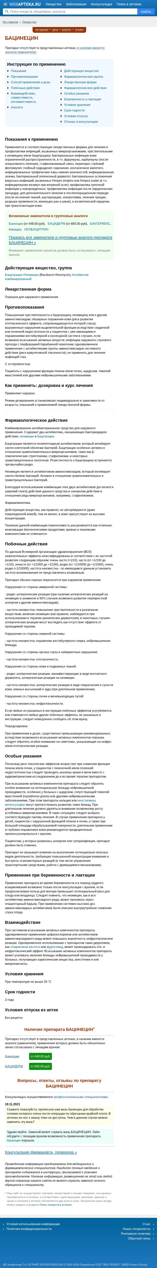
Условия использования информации (33, 1224)
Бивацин (15, 229)
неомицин (27, 436)
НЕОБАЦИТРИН (36, 229)
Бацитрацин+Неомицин (22, 274)
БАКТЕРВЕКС (100, 223)
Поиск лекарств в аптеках (56, 1204)
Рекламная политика (135, 1233)
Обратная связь (139, 1238)
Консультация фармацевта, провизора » (41, 1152)
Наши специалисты (136, 1228)
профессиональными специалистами (80, 1097)
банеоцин (14, 1140)
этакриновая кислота (25, 947)
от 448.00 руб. (40, 1056)
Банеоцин (16, 223)
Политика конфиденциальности (29, 1228)
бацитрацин (45, 436)
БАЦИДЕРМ (56, 223)
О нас (146, 1224)
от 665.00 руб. (40, 1066)
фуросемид (55, 947)
